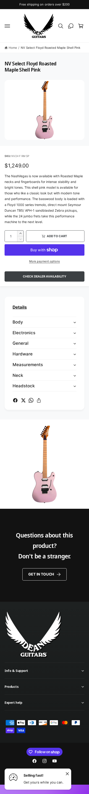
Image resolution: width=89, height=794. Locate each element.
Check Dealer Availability (44, 276)
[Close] (67, 773)
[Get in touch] (71, 26)
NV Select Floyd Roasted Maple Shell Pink (51, 47)
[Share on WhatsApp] (31, 400)
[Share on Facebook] (15, 400)
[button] (7, 26)
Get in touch (41, 574)
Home (13, 47)
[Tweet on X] (23, 400)
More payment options (44, 261)
